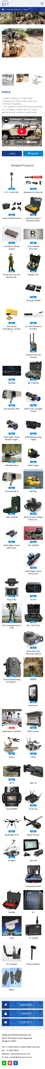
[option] (22, 49)
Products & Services (14, 9)
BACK (13, 153)
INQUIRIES (34, 153)
